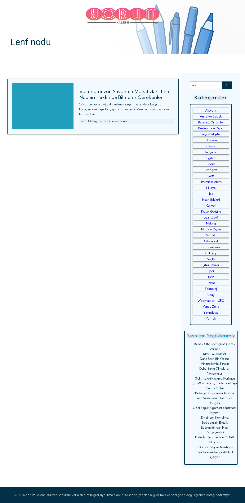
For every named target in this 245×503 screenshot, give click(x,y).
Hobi (211, 194)
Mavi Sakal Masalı (214, 354)
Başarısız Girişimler (211, 122)
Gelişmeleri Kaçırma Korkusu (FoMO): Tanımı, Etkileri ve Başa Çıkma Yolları (215, 383)
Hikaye (211, 188)
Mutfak (211, 235)
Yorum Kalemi (119, 121)
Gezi (210, 176)
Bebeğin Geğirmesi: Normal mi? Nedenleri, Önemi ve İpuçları (214, 398)
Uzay (211, 295)
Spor (210, 271)
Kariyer (211, 205)
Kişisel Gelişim (211, 211)
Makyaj (211, 223)
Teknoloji (211, 289)
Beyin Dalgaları (211, 134)
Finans (211, 164)
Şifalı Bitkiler (211, 265)
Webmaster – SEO (211, 300)
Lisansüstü (211, 217)
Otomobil (211, 241)
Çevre (211, 146)
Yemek (211, 318)
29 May (92, 121)
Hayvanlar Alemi (211, 182)
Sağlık (211, 259)
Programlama (211, 247)
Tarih (210, 277)
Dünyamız (211, 152)
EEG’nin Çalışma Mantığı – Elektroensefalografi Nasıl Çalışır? (215, 452)
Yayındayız (210, 312)
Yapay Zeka (211, 306)
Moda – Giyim (211, 229)
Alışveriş (211, 110)
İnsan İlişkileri (211, 199)
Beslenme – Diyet (211, 128)
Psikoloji (210, 253)
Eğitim (211, 158)
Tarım (211, 283)
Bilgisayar (211, 140)
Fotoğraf (211, 170)
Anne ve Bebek (211, 116)
